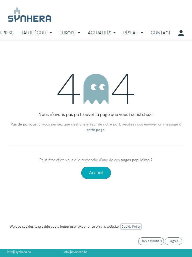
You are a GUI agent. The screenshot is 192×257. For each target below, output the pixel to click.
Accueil (96, 172)
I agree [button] (173, 241)
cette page (95, 129)
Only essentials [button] (151, 241)
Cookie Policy (131, 226)
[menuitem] (36, 33)
